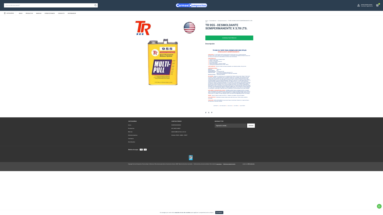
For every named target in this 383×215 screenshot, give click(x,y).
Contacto (61, 13)
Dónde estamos (50, 13)
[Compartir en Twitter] (208, 112)
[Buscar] (95, 5)
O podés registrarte (367, 6)
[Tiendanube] (248, 164)
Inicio (20, 13)
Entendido (219, 212)
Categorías (10, 13)
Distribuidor (72, 13)
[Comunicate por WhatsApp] (379, 206)
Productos (29, 13)
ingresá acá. (219, 164)
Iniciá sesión (368, 4)
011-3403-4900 (175, 128)
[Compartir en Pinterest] (211, 112)
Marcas (38, 13)
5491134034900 (176, 125)
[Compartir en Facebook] (205, 112)
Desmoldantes (212, 20)
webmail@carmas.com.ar (178, 131)
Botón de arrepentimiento (229, 164)
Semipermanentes (222, 20)
